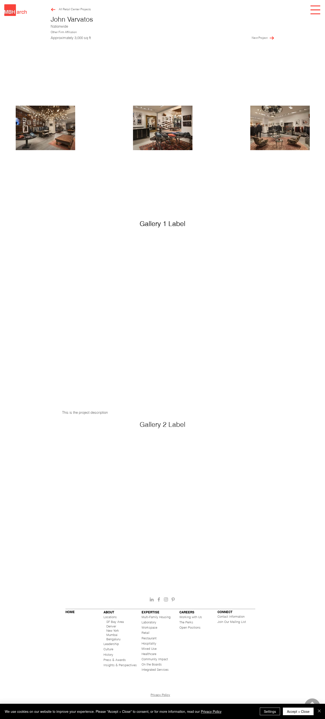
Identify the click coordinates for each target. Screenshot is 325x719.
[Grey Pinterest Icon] (173, 599)
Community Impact (155, 659)
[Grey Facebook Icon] (159, 599)
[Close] (319, 711)
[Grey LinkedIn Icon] (151, 599)
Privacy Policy (160, 695)
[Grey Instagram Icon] (166, 599)
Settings (270, 711)
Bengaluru (113, 639)
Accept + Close (298, 711)
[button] (315, 9)
